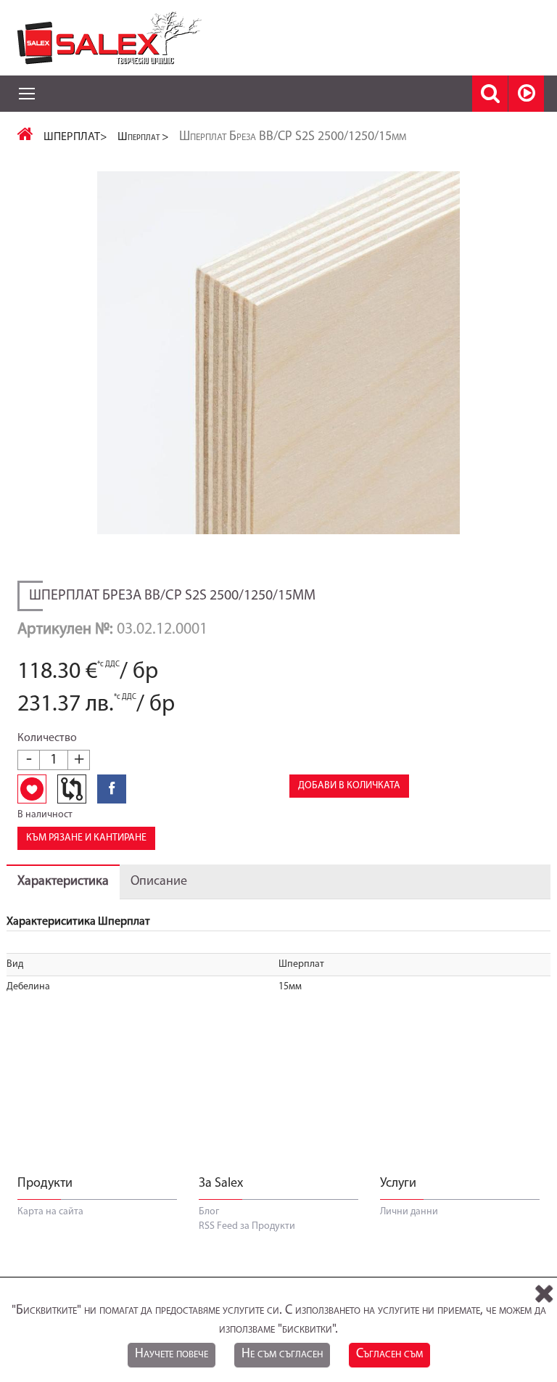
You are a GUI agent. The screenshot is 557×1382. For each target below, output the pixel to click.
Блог (209, 1211)
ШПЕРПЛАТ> (75, 137)
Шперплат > (143, 137)
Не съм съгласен (282, 1354)
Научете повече (171, 1354)
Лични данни (409, 1211)
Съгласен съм (389, 1354)
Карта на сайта (50, 1211)
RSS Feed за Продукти (247, 1226)
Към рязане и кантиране (86, 838)
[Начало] (25, 137)
